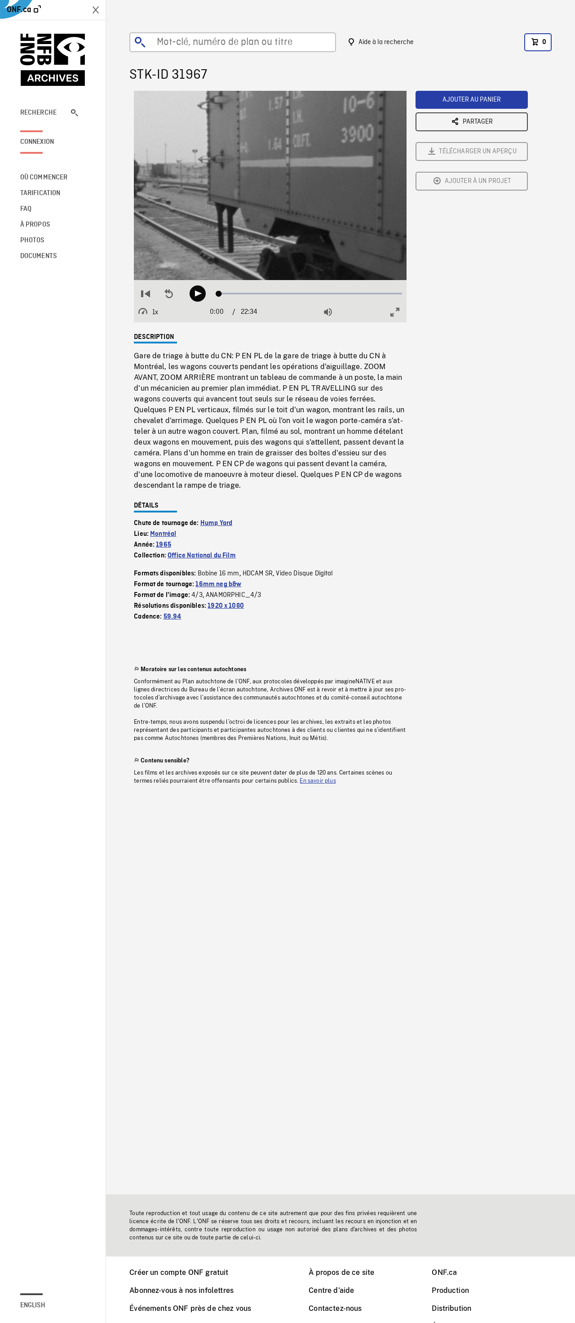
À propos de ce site (341, 1272)
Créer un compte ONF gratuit (178, 1272)
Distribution (451, 1308)
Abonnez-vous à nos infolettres (181, 1290)
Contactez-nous (335, 1308)
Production (450, 1290)
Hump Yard (216, 523)
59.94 (172, 616)
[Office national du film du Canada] (53, 60)
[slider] (310, 293)
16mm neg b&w (218, 584)
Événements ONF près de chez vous (190, 1308)
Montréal (163, 534)
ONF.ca (444, 1272)
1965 (163, 544)
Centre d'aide (331, 1290)
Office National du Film (202, 555)
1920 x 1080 (226, 606)
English (32, 1305)
